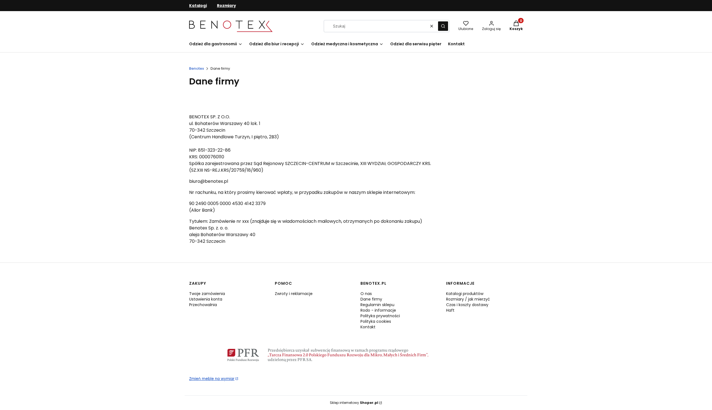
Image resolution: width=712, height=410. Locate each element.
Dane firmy (371, 299)
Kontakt (367, 327)
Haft (450, 310)
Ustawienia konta (205, 299)
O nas (366, 293)
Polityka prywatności (380, 316)
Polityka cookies (375, 321)
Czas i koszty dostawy (467, 305)
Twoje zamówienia (207, 293)
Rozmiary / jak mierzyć (468, 299)
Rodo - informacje (378, 310)
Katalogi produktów (464, 293)
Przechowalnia (203, 305)
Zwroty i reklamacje (294, 293)
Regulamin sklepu (377, 305)
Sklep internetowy (354, 402)
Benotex (196, 68)
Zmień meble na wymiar (211, 378)
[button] (443, 26)
